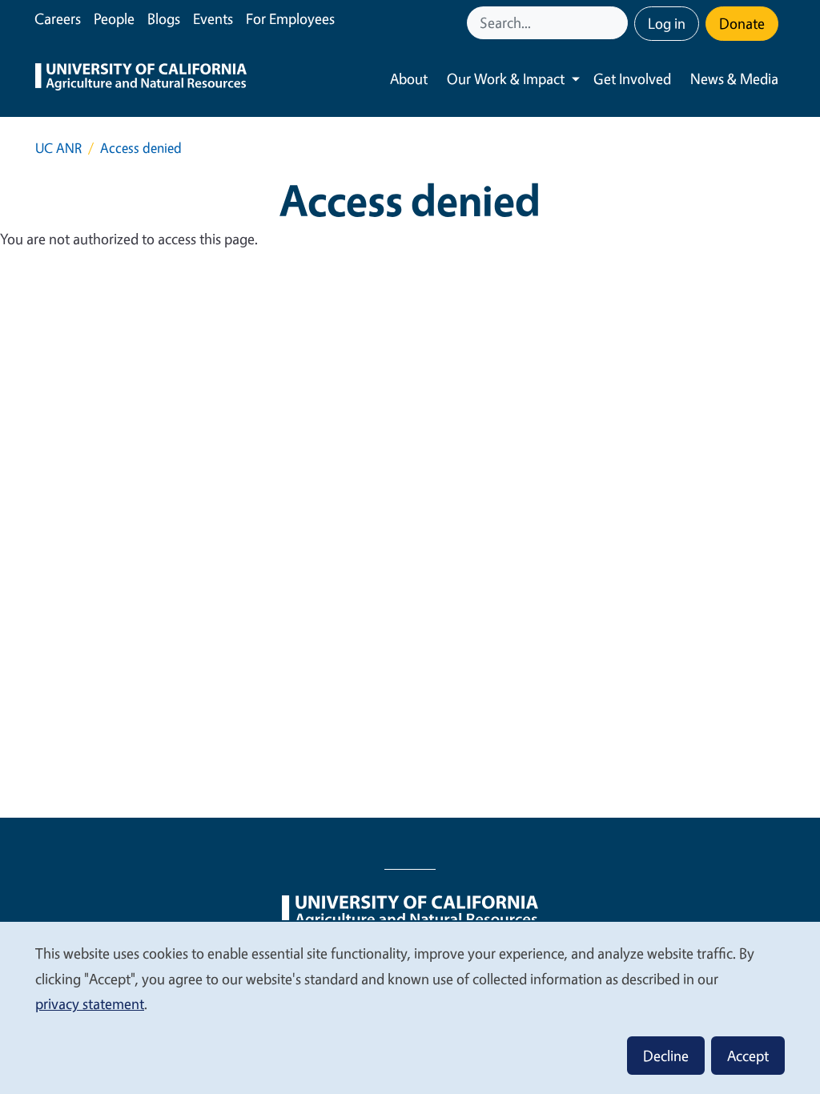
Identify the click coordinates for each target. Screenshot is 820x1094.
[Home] (141, 79)
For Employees (290, 18)
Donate (742, 23)
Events (213, 18)
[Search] (617, 22)
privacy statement (89, 1003)
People (114, 18)
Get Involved (632, 78)
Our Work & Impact (506, 78)
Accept (748, 1055)
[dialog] (410, 1007)
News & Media (734, 78)
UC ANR (58, 147)
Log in (666, 23)
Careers (57, 18)
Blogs (163, 18)
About (409, 78)
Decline (666, 1055)
